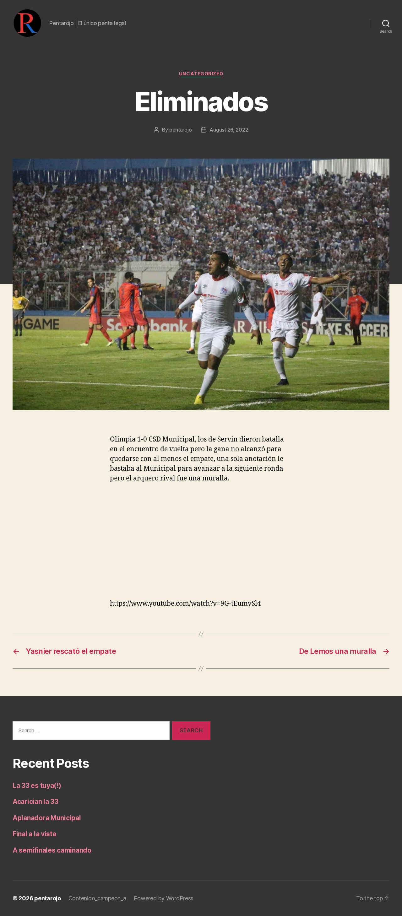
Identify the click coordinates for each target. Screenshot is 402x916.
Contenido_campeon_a (97, 898)
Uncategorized (201, 74)
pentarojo (180, 130)
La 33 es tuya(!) (37, 785)
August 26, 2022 (228, 130)
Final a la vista (34, 834)
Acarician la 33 (35, 801)
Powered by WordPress (164, 898)
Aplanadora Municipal (47, 818)
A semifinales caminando (52, 850)
